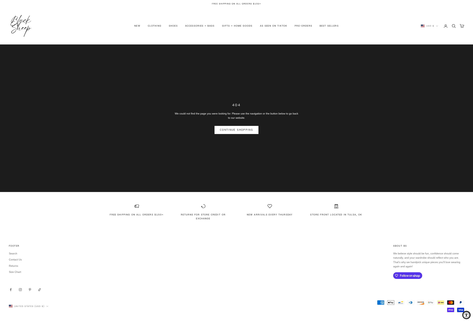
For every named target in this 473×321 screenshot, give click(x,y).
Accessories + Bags (200, 25)
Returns (13, 265)
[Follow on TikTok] (39, 289)
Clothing (154, 25)
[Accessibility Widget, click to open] (466, 315)
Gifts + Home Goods (237, 25)
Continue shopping (236, 129)
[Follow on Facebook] (11, 289)
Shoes (173, 25)
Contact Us (15, 259)
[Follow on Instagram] (20, 289)
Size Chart (15, 271)
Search (13, 253)
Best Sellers (329, 25)
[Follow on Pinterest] (30, 289)
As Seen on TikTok (273, 25)
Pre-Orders (303, 25)
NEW (137, 25)
